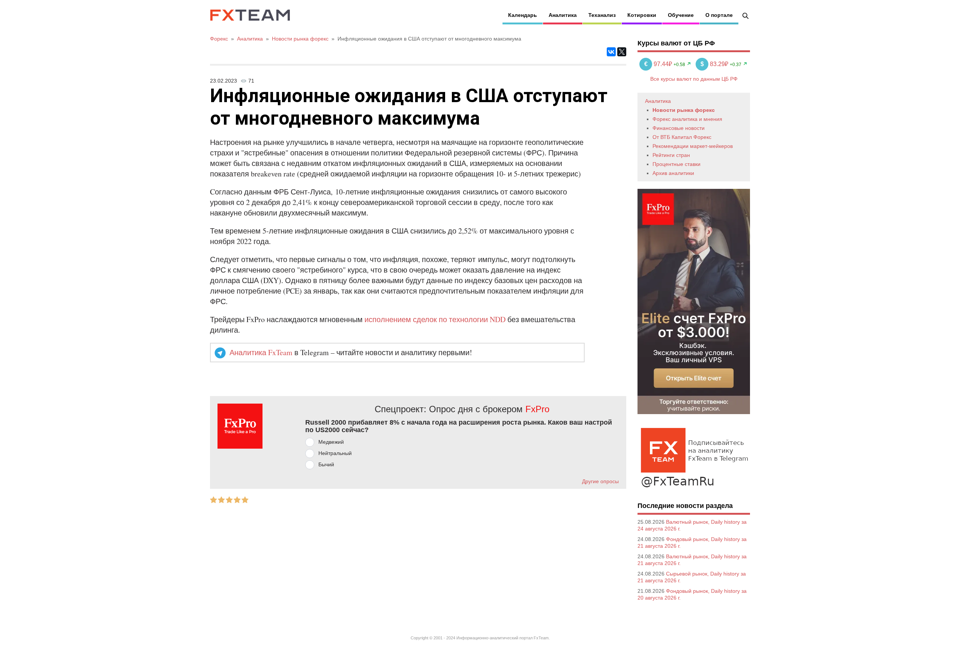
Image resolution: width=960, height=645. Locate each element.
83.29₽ (715, 64)
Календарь (522, 15)
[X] (621, 51)
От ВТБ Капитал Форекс (681, 137)
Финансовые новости (678, 128)
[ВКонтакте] (611, 51)
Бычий (326, 464)
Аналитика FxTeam (261, 352)
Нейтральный (335, 453)
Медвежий (331, 442)
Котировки (641, 15)
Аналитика (563, 15)
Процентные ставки (676, 164)
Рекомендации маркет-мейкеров (692, 146)
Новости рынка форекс (683, 110)
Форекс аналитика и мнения (687, 119)
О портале (719, 15)
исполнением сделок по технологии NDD (435, 319)
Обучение (681, 15)
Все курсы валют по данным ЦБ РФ (694, 79)
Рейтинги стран (671, 155)
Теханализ (602, 15)
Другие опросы (600, 481)
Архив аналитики (673, 173)
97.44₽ (659, 64)
